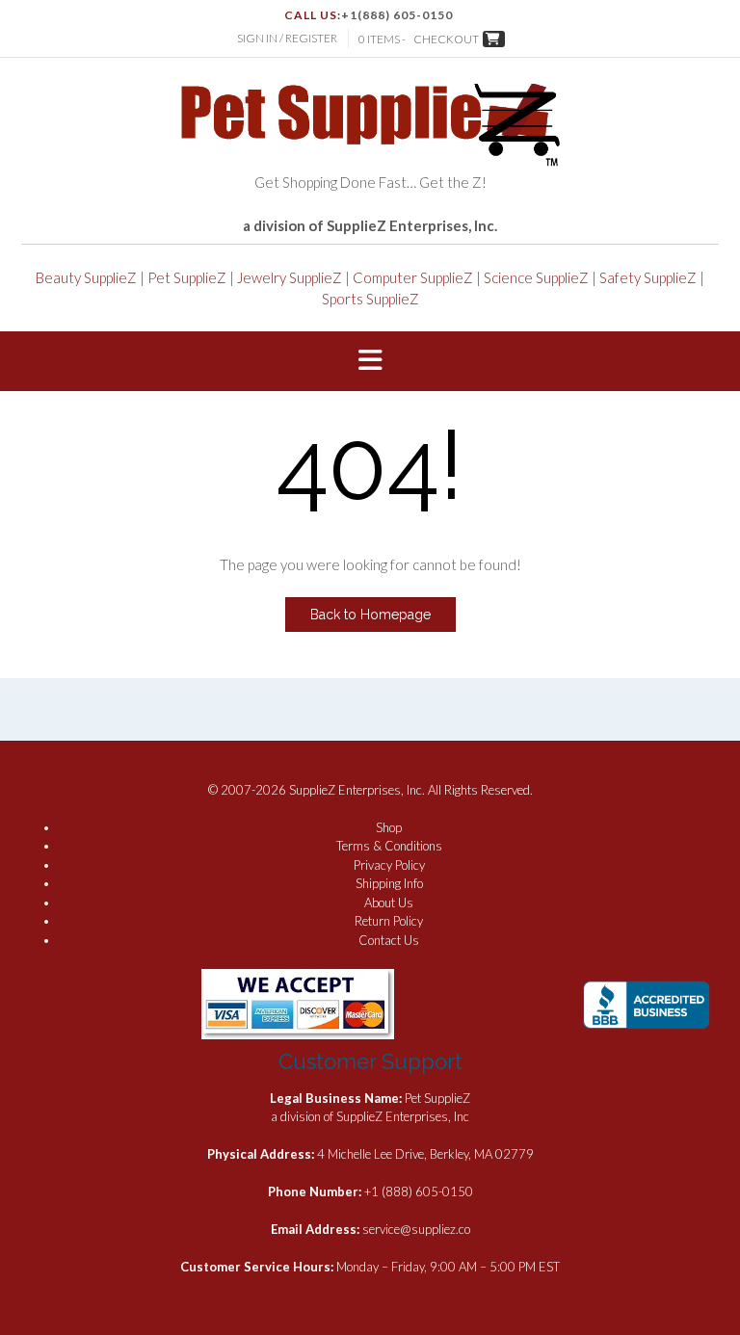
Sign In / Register (287, 38)
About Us (388, 902)
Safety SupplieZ (648, 277)
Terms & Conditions (389, 845)
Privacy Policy (389, 865)
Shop (389, 827)
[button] (370, 361)
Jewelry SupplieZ (289, 277)
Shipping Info (389, 883)
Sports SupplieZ (370, 298)
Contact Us (388, 940)
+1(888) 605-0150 (397, 15)
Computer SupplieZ (413, 277)
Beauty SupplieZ (86, 277)
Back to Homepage (370, 614)
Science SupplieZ (536, 277)
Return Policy (389, 921)
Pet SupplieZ (186, 277)
